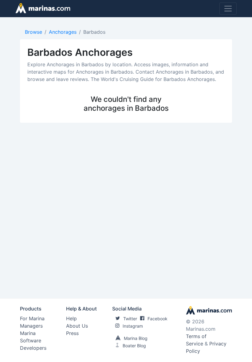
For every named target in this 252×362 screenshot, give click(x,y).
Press (72, 333)
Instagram (133, 326)
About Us (77, 326)
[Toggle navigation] (228, 8)
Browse (33, 32)
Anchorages (63, 32)
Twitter (130, 318)
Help (71, 318)
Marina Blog (136, 338)
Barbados (94, 32)
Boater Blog (134, 345)
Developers (33, 348)
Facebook (157, 318)
